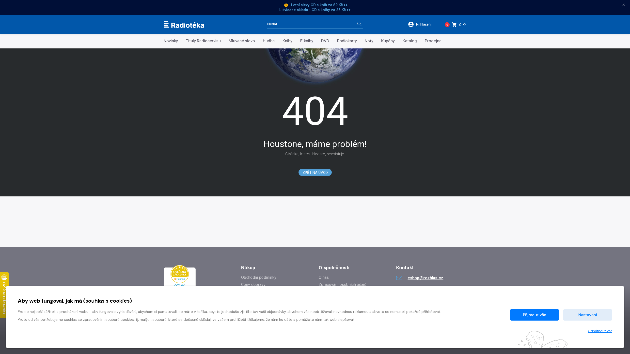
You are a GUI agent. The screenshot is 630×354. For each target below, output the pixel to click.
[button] (423, 24)
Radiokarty (347, 41)
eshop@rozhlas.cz (425, 277)
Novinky (171, 41)
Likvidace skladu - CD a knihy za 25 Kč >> (315, 10)
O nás (324, 277)
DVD (325, 41)
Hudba (269, 41)
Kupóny (388, 41)
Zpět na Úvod (315, 172)
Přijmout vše (534, 314)
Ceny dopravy (253, 284)
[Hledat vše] (359, 24)
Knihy (287, 41)
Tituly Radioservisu (203, 41)
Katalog (410, 41)
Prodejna (433, 41)
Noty (369, 41)
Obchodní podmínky (258, 277)
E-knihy (306, 41)
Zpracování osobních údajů (342, 284)
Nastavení (587, 314)
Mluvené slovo (242, 41)
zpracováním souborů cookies (108, 319)
